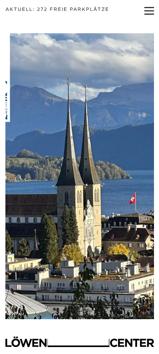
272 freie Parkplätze (57, 9)
